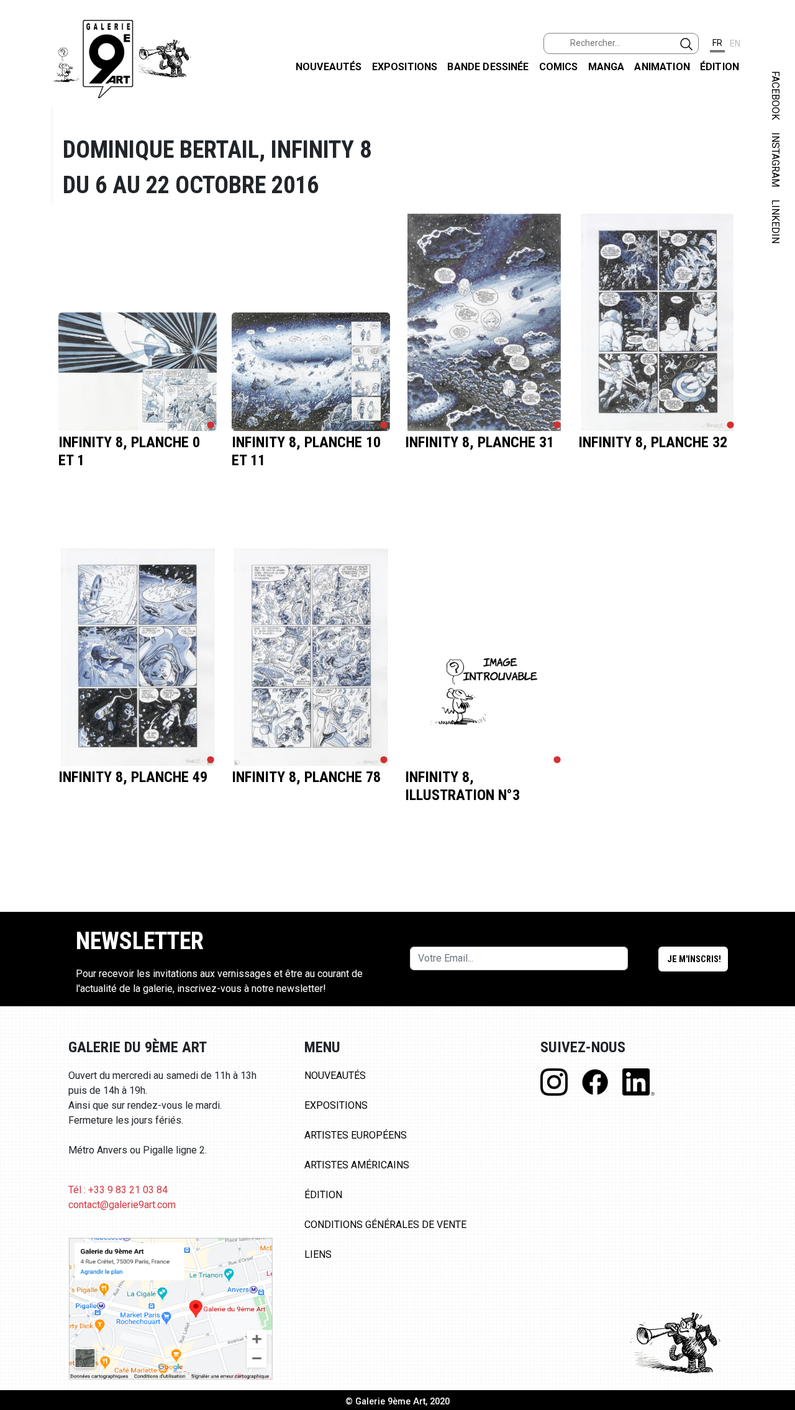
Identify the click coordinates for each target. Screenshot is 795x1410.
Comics (558, 67)
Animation (661, 67)
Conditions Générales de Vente (385, 1224)
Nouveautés (329, 67)
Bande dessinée (488, 67)
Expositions (405, 67)
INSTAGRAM (775, 159)
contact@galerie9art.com (122, 1205)
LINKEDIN (775, 221)
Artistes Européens (355, 1135)
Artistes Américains (356, 1165)
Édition (719, 67)
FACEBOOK (775, 95)
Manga (606, 67)
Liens (318, 1254)
